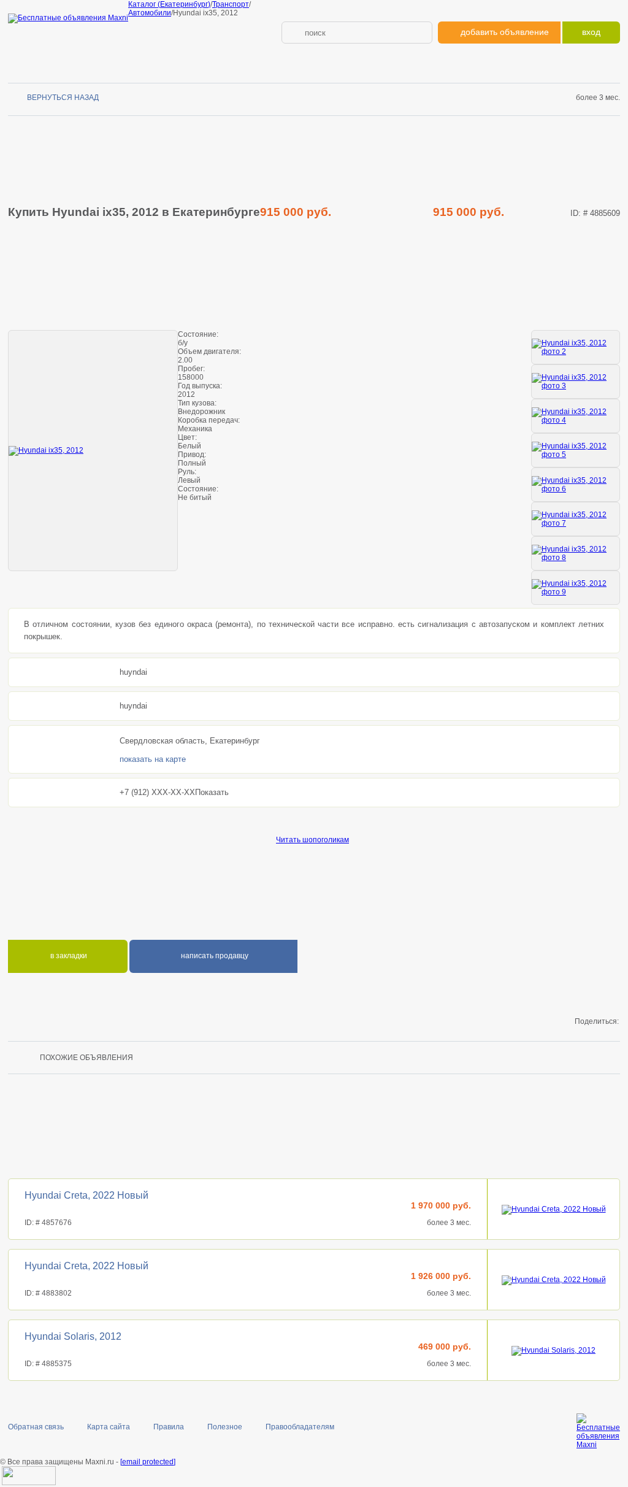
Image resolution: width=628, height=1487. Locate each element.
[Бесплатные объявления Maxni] (68, 17)
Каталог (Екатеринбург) (169, 4)
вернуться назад (63, 97)
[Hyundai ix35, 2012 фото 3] (575, 381)
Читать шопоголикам (312, 840)
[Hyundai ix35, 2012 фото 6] (575, 484)
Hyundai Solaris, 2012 (73, 1336)
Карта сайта (108, 1427)
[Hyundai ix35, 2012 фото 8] (575, 553)
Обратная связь (36, 1427)
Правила (168, 1427)
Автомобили (149, 13)
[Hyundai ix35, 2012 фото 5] (575, 450)
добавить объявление (505, 32)
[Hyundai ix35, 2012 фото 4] (575, 416)
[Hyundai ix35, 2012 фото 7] (575, 519)
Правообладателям (300, 1427)
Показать (212, 792)
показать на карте (153, 759)
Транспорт (230, 4)
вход (591, 32)
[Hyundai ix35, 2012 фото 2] (575, 347)
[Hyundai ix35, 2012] (93, 451)
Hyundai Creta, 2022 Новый (86, 1195)
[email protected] (147, 1462)
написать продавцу (213, 955)
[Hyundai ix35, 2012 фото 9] (575, 588)
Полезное (224, 1427)
